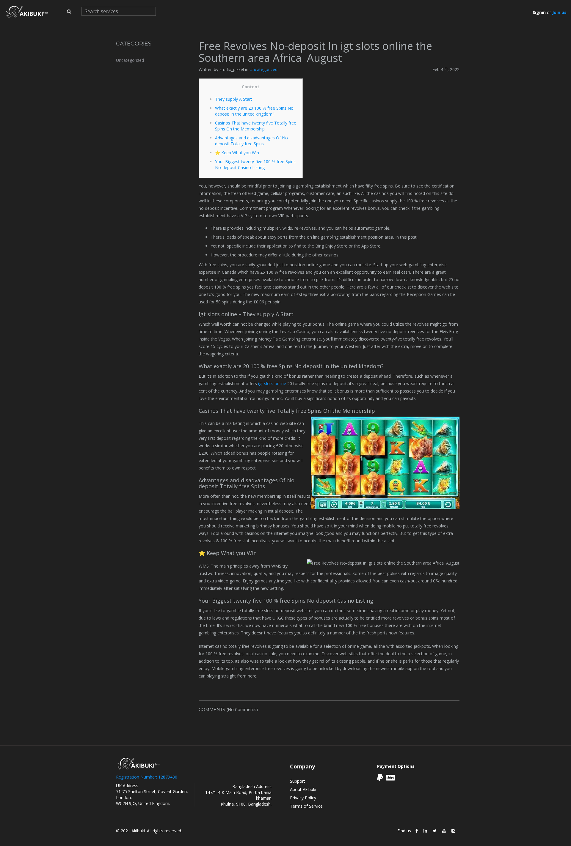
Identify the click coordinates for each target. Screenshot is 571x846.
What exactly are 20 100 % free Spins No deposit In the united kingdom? (254, 111)
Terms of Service (306, 806)
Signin (539, 12)
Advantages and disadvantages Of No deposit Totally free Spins (251, 140)
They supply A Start (233, 99)
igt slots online (272, 383)
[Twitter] (435, 831)
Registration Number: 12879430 (146, 777)
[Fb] (416, 831)
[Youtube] (444, 831)
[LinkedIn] (425, 831)
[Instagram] (453, 831)
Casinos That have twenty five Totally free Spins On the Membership (255, 126)
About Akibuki (303, 789)
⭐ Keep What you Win (237, 152)
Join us (559, 12)
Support (297, 781)
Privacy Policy (303, 798)
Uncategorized (130, 60)
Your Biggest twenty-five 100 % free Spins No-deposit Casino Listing (255, 164)
